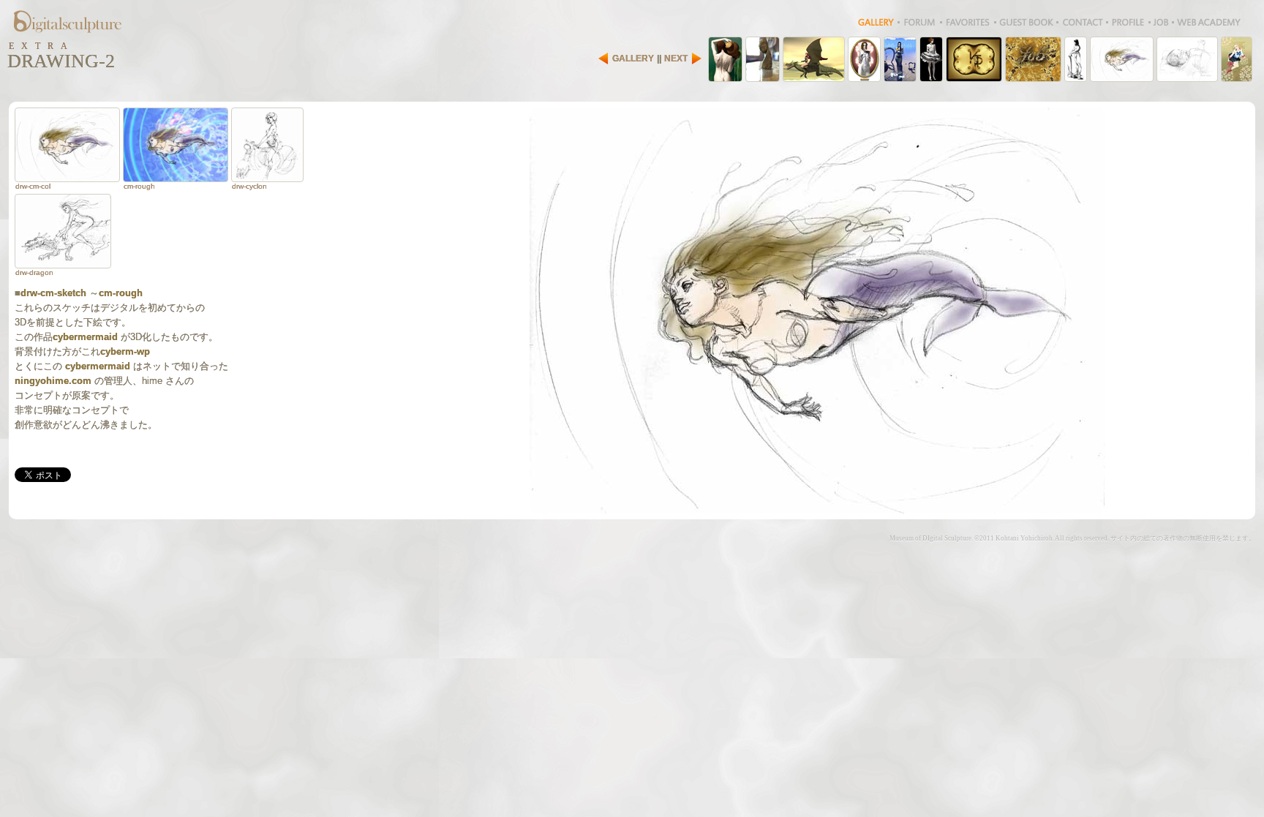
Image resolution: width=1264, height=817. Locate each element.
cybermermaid (85, 336)
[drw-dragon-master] (63, 231)
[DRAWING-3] (1187, 59)
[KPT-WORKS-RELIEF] (1033, 59)
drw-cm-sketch (53, 292)
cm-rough (121, 292)
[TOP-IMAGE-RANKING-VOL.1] (931, 59)
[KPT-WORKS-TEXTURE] (974, 59)
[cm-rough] (175, 145)
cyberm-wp (125, 351)
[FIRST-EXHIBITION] (900, 59)
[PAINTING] (1236, 59)
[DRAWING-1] (1075, 59)
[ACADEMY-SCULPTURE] (762, 59)
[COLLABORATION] (814, 59)
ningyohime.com (53, 380)
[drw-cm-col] (67, 145)
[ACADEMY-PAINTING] (725, 59)
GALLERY (633, 58)
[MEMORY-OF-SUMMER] (864, 59)
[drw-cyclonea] (267, 145)
